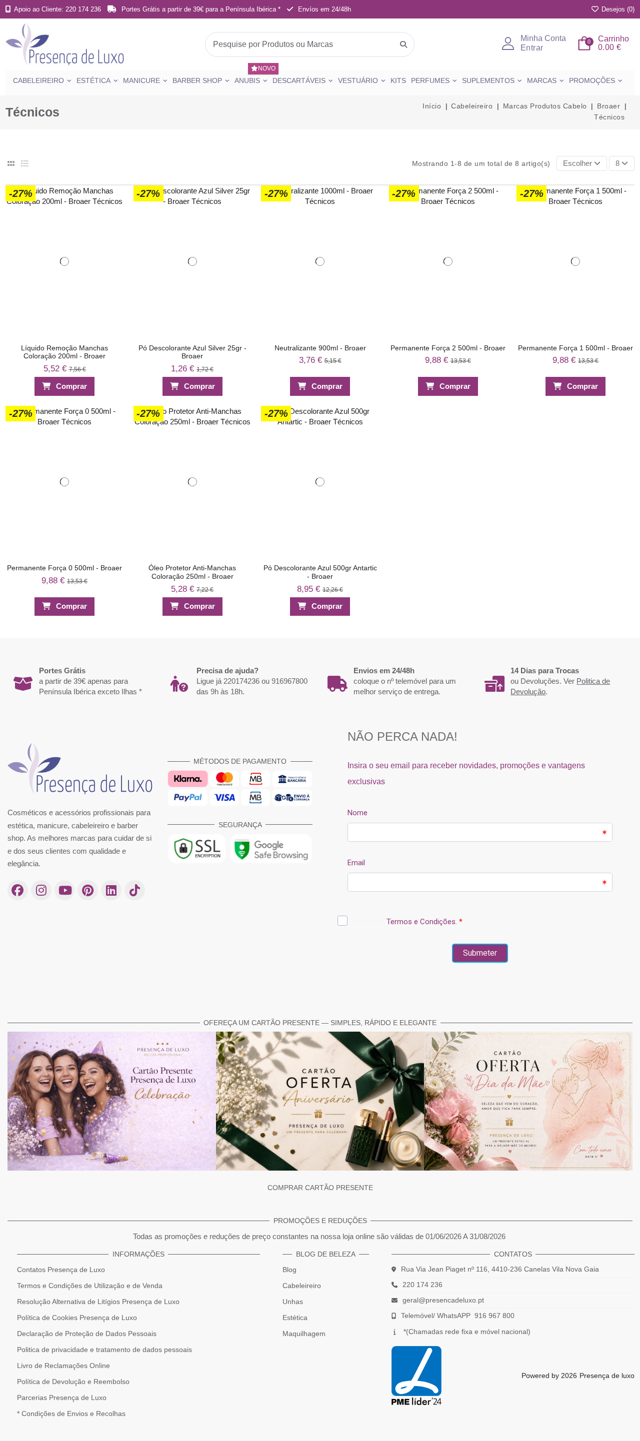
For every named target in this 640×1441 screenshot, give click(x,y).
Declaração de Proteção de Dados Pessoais (86, 1333)
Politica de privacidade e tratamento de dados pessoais (104, 1349)
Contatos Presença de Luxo (61, 1269)
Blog (289, 1269)
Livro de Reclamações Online (63, 1365)
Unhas (292, 1301)
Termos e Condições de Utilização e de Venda (89, 1285)
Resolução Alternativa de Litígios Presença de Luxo (98, 1301)
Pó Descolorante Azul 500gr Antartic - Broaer (320, 572)
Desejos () (617, 9)
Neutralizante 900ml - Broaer (320, 348)
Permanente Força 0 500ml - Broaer (64, 568)
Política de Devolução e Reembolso (73, 1381)
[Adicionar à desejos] (111, 195)
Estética (295, 1317)
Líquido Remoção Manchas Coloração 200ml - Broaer (64, 352)
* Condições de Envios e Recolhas (71, 1413)
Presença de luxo (607, 1375)
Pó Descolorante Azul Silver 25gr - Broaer (192, 352)
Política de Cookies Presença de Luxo (77, 1317)
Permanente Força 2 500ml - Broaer (448, 348)
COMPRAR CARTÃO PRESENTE (320, 1188)
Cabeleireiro (301, 1285)
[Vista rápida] (111, 215)
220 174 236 (422, 1285)
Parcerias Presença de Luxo (61, 1397)
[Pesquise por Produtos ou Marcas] (403, 44)
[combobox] (309, 44)
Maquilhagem (304, 1333)
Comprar (71, 386)
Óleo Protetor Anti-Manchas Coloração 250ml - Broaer (192, 572)
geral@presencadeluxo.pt (443, 1300)
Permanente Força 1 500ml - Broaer (575, 348)
